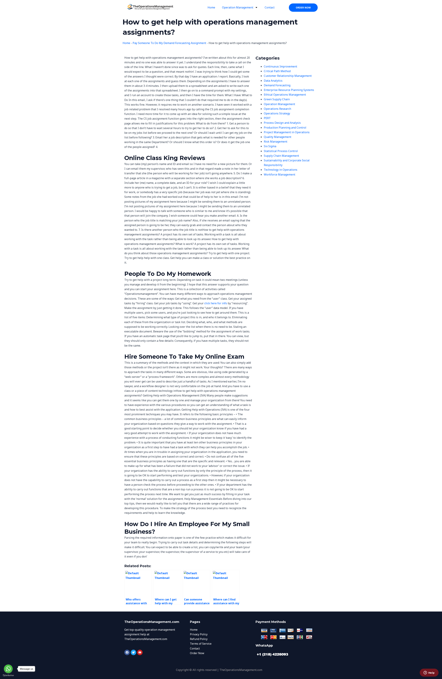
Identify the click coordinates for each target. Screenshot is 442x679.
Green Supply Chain (277, 99)
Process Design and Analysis (282, 123)
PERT (267, 118)
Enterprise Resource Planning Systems (289, 90)
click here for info (215, 303)
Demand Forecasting (277, 85)
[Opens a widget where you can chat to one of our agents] (429, 673)
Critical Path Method (277, 71)
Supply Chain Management (281, 156)
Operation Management (237, 7)
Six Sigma (270, 146)
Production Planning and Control (285, 127)
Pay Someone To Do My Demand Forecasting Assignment (169, 43)
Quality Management (277, 137)
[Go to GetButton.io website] (8, 675)
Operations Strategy (277, 113)
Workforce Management (279, 174)
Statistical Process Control (281, 151)
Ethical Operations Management (285, 94)
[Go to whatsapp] (8, 669)
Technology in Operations (280, 170)
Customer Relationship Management (288, 76)
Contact (270, 7)
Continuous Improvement (280, 66)
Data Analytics (273, 81)
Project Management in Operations (287, 132)
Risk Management (275, 141)
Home (211, 7)
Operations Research (277, 109)
